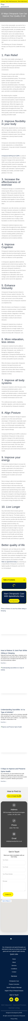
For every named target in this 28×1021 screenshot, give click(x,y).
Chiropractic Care (14, 981)
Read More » (3, 663)
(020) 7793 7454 (14, 828)
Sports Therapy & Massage (14, 987)
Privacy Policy (14, 1018)
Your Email (5, 867)
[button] (26, 5)
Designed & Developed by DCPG (14, 1012)
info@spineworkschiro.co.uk (14, 841)
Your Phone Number (8, 874)
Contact (14, 972)
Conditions (14, 968)
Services (14, 965)
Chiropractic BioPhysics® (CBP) (10, 155)
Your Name (5, 860)
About (14, 962)
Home (14, 959)
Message (5, 881)
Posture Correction (14, 984)
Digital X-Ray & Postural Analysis (14, 990)
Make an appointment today (9, 561)
